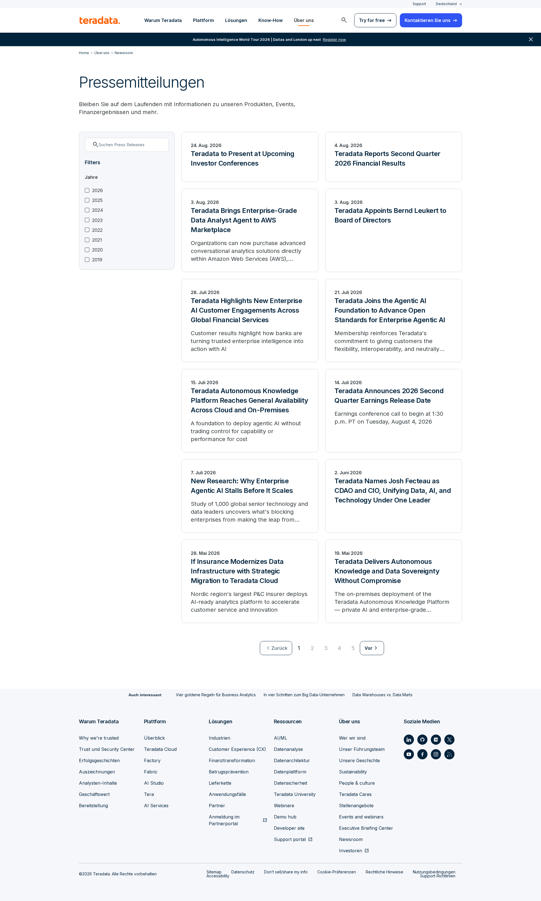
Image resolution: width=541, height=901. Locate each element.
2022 (97, 230)
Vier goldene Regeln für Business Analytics (216, 694)
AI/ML (280, 738)
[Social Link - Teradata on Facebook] (422, 754)
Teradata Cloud (160, 749)
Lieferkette (220, 783)
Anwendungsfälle (227, 794)
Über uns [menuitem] (304, 20)
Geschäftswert (94, 794)
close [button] (530, 39)
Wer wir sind (352, 738)
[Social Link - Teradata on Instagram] (436, 754)
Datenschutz (242, 871)
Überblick (154, 738)
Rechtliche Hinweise (384, 871)
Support (419, 4)
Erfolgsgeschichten (99, 760)
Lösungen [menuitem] (236, 20)
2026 (97, 190)
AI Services (156, 805)
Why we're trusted (99, 738)
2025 (97, 200)
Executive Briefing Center (366, 828)
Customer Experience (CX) (237, 749)
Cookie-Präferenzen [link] (336, 871)
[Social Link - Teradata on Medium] (436, 740)
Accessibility (218, 875)
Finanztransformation (232, 760)
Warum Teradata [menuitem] (163, 20)
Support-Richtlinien (437, 875)
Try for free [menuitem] (372, 20)
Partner (217, 805)
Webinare (284, 805)
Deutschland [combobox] (446, 4)
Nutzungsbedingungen (434, 871)
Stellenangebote (356, 805)
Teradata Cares (355, 794)
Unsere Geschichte (359, 760)
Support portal (290, 839)
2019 (97, 259)
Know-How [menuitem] (270, 20)
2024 (97, 210)
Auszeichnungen (97, 772)
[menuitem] (344, 20)
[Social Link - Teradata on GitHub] (422, 740)
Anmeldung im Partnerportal (224, 820)
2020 (97, 250)
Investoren (350, 850)
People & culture (357, 783)
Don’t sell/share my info (286, 871)
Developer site (289, 828)
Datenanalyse (288, 749)
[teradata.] (100, 20)
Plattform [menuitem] (203, 20)
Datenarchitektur (292, 760)
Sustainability (353, 772)
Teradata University (295, 794)
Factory (152, 760)
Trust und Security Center (107, 749)
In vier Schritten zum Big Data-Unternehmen (304, 694)
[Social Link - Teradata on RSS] (449, 754)
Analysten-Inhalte (98, 783)
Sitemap (214, 871)
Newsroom (351, 839)
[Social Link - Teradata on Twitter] (449, 740)
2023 (97, 220)
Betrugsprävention (229, 772)
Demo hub (285, 817)
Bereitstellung (93, 805)
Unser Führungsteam (362, 749)
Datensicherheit (290, 783)
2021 (97, 240)
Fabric (151, 772)
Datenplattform (290, 772)
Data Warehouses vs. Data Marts (382, 694)
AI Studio (154, 783)
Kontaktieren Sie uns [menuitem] (428, 20)
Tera (149, 794)
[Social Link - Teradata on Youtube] (409, 754)
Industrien (219, 738)
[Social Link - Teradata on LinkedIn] (409, 740)
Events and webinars (361, 817)
